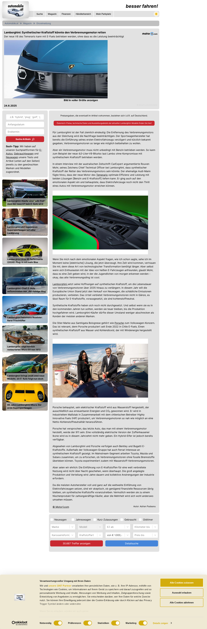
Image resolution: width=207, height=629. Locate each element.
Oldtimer (148, 519)
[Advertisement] (183, 45)
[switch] (87, 623)
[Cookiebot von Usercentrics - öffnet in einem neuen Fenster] (19, 623)
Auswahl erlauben (181, 592)
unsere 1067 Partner (59, 585)
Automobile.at (11, 23)
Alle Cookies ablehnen (182, 602)
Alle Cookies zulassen (182, 582)
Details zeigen (160, 623)
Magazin (27, 23)
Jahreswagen (83, 519)
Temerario (102, 174)
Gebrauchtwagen (23, 153)
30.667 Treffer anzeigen (76, 543)
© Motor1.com (61, 506)
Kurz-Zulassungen (107, 519)
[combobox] (52, 527)
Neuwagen (12, 157)
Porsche (119, 322)
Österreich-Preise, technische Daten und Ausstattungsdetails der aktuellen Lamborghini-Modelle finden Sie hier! (104, 123)
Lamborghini (60, 284)
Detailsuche (131, 543)
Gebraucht (130, 519)
